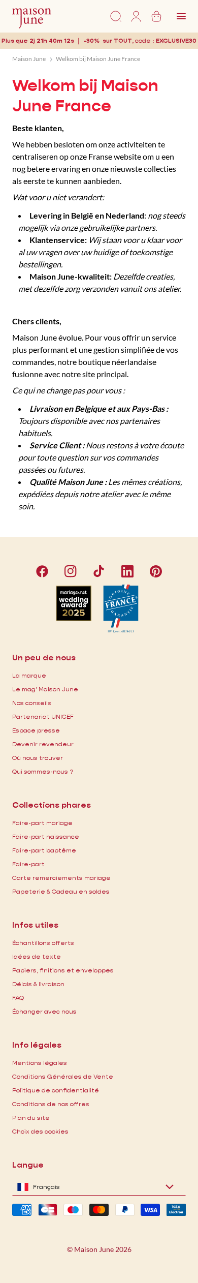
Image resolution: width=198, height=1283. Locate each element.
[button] (176, 40)
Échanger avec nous (44, 1011)
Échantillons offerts (43, 942)
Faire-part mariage (42, 823)
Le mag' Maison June (45, 689)
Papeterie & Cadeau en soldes (61, 891)
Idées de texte (36, 956)
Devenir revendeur (43, 744)
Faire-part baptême (44, 850)
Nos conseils (31, 703)
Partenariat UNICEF (43, 716)
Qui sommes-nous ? (42, 771)
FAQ (18, 997)
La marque (29, 675)
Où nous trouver (37, 757)
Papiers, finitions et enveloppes (63, 970)
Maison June (29, 59)
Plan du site (31, 1117)
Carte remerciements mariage (61, 877)
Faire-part (28, 864)
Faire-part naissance (45, 836)
